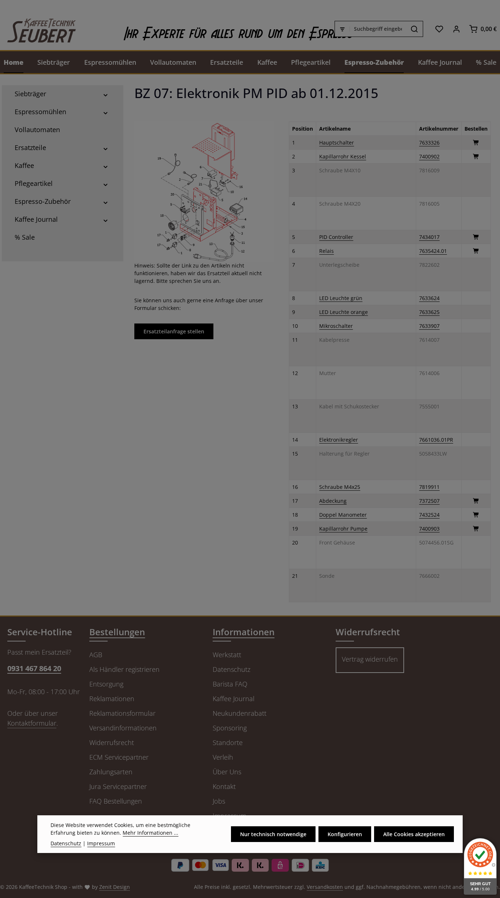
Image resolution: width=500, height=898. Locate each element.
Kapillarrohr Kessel (342, 156)
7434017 (429, 236)
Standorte (228, 742)
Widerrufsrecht (111, 742)
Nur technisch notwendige (273, 834)
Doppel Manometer (343, 514)
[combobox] (378, 29)
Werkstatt (227, 654)
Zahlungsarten (111, 771)
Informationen (244, 632)
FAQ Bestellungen (115, 801)
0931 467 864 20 (34, 668)
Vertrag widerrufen (370, 659)
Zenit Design (114, 886)
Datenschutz (231, 669)
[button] (105, 93)
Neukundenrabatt (239, 713)
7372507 (429, 500)
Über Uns (227, 771)
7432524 (429, 514)
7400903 (429, 528)
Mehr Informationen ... (150, 832)
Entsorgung (106, 684)
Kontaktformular (31, 723)
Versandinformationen (123, 727)
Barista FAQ (230, 684)
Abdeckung (333, 500)
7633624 (429, 298)
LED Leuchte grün (340, 298)
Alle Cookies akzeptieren (414, 834)
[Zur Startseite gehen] (38, 29)
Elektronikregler (338, 439)
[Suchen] (414, 29)
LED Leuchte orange (343, 311)
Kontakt (224, 786)
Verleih (223, 757)
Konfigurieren (345, 834)
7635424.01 (433, 250)
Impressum (101, 843)
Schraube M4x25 (339, 486)
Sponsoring (230, 727)
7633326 (429, 142)
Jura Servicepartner (118, 786)
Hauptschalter (336, 142)
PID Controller (336, 236)
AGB (95, 654)
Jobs (219, 801)
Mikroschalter (336, 325)
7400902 (429, 156)
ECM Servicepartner (119, 757)
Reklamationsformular (122, 713)
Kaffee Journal (233, 698)
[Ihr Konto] (456, 29)
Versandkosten (325, 886)
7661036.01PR (436, 439)
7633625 (429, 311)
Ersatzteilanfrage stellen (173, 331)
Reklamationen (111, 698)
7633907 (429, 325)
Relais (326, 250)
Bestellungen (117, 632)
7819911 (429, 486)
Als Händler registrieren (124, 669)
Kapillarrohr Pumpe (343, 528)
